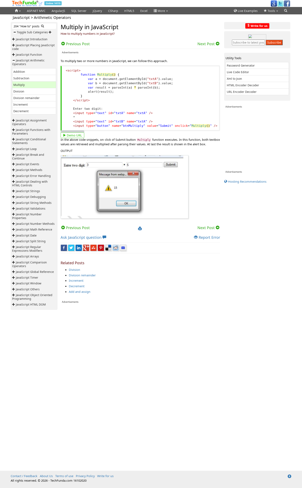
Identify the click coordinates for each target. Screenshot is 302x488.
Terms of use (64, 476)
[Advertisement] (140, 356)
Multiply (19, 85)
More (161, 11)
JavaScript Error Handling (33, 176)
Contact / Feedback (24, 476)
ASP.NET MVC (36, 11)
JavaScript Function (29, 55)
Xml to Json (234, 79)
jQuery (97, 11)
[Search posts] (42, 26)
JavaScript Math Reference (34, 229)
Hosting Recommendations (246, 181)
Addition (19, 72)
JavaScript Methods (29, 170)
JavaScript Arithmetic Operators (28, 62)
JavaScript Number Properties (27, 216)
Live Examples (247, 11)
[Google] (274, 3)
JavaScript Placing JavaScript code (33, 47)
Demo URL (74, 135)
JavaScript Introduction (31, 39)
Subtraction (21, 78)
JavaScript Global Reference (35, 272)
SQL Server (78, 11)
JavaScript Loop (26, 149)
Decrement (21, 111)
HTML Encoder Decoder (243, 85)
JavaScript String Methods (34, 203)
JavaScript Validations (30, 208)
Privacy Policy (85, 476)
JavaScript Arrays (27, 256)
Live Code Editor (238, 72)
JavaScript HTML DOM (31, 304)
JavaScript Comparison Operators (29, 264)
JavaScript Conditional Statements (29, 141)
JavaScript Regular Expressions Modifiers (27, 249)
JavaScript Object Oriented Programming (32, 297)
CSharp (113, 11)
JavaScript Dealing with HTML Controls (30, 183)
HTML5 (129, 11)
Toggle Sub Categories (32, 32)
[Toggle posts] (14, 39)
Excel (144, 11)
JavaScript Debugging (31, 197)
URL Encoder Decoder (242, 92)
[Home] (18, 10)
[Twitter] (280, 3)
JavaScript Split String (31, 241)
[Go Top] (289, 476)
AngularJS (58, 11)
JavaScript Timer (27, 277)
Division (18, 91)
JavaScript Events (27, 164)
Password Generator (241, 65)
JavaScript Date (26, 235)
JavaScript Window (28, 283)
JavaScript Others (28, 289)
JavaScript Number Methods (35, 224)
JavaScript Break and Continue (28, 156)
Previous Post (77, 227)
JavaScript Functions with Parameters (31, 131)
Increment (20, 104)
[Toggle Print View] (140, 228)
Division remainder (26, 98)
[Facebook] (287, 3)
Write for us (258, 26)
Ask (81, 237)
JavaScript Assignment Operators (29, 122)
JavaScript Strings (28, 191)
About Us (46, 476)
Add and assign (79, 292)
